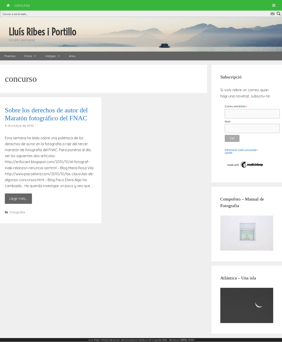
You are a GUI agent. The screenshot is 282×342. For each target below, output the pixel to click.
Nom (227, 121)
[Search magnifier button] (279, 14)
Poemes (9, 56)
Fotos (28, 56)
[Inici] (8, 5)
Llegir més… (18, 198)
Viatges (50, 56)
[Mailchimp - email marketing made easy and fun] (245, 167)
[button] (36, 56)
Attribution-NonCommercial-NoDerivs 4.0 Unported (135, 339)
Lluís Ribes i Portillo (42, 32)
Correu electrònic (236, 106)
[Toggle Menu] (274, 5)
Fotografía (17, 212)
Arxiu (72, 56)
